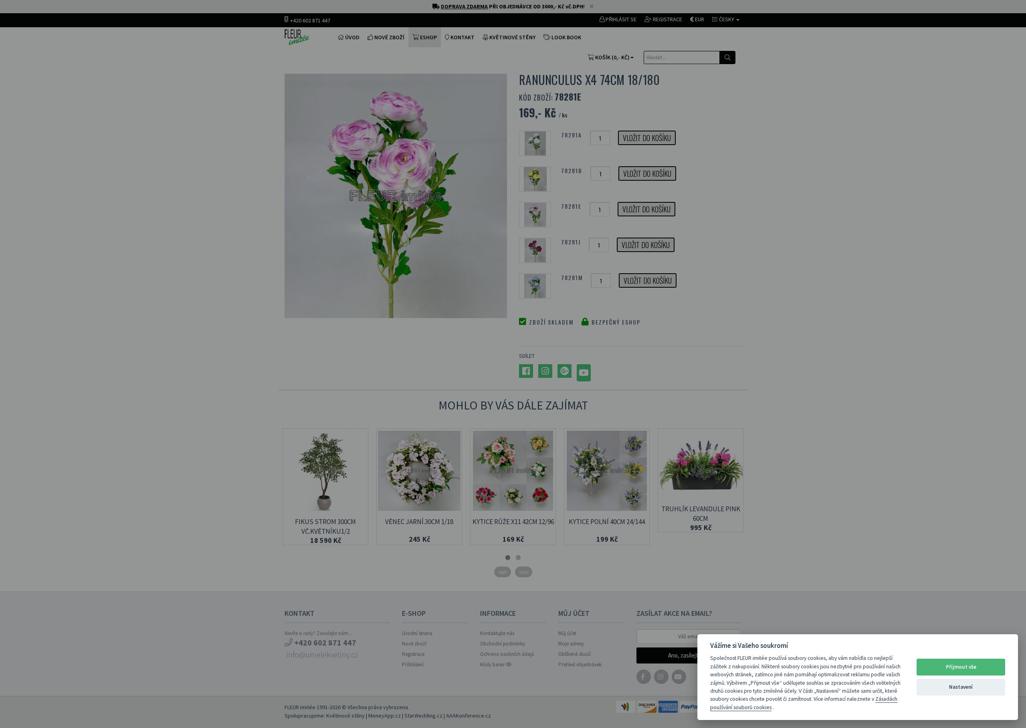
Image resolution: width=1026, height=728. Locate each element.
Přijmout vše (961, 666)
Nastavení (961, 687)
